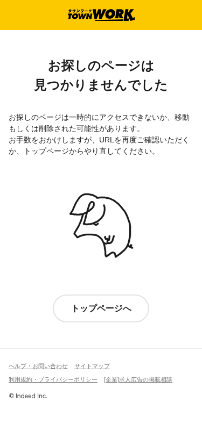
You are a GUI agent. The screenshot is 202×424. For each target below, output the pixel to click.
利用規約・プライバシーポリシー (53, 379)
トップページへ (101, 308)
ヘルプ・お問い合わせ (38, 366)
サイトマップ (92, 366)
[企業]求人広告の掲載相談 (138, 379)
